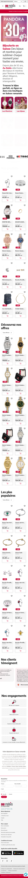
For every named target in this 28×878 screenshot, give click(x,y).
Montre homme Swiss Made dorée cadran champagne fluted (7, 475)
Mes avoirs (3, 828)
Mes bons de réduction (6, 834)
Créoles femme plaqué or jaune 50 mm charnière (20, 308)
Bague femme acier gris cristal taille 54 (19, 193)
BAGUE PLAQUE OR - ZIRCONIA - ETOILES (19, 222)
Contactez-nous (4, 815)
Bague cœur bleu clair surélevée (7, 642)
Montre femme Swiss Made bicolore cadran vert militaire (6, 415)
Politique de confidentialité (6, 868)
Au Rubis (6, 866)
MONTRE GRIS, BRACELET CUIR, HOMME (6, 222)
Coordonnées (3, 870)
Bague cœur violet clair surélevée (20, 582)
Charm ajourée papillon (6, 552)
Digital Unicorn (22, 875)
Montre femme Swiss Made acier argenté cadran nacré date (20, 445)
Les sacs (7, 131)
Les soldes (7, 148)
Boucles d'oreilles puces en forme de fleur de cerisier (7, 582)
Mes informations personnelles (8, 832)
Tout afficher (6, 172)
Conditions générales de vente (8, 844)
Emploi (2, 817)
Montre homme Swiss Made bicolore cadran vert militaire (19, 415)
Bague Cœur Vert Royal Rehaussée (7, 522)
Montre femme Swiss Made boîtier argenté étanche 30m (20, 250)
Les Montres (7, 111)
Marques (20, 131)
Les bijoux (21, 111)
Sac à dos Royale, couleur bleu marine (7, 308)
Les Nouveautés (21, 149)
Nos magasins (4, 813)
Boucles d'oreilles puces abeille (20, 642)
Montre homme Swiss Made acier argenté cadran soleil (7, 355)
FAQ (2, 820)
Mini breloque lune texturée (7, 279)
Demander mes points (6, 836)
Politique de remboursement (19, 868)
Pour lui (10, 794)
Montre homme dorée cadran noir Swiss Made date (20, 385)
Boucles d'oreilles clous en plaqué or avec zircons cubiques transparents (20, 279)
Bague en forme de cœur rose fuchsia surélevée (20, 612)
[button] (19, 6)
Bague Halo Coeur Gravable (7, 193)
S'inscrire (4, 796)
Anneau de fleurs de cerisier (7, 612)
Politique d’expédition (12, 870)
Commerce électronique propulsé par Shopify (16, 866)
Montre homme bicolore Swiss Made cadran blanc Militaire (20, 475)
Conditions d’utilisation (5, 872)
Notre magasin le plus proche (7, 1)
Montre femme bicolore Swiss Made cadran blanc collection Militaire (7, 385)
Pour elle (4, 794)
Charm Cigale (18, 552)
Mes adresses (4, 830)
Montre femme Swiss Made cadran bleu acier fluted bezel (7, 445)
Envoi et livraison (5, 842)
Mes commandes (5, 825)
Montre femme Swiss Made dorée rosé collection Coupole (7, 250)
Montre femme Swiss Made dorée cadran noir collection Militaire (20, 355)
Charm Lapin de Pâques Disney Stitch (19, 522)
